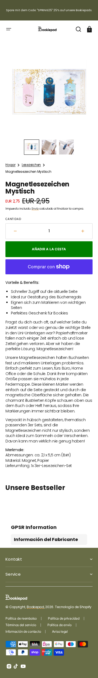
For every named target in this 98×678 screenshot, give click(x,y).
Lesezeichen (31, 165)
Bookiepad (35, 607)
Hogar (10, 165)
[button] (9, 29)
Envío (35, 209)
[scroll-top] (86, 666)
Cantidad (13, 219)
